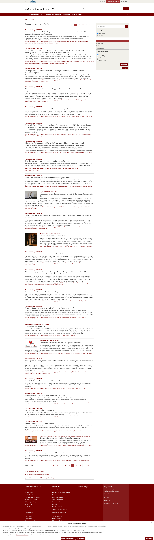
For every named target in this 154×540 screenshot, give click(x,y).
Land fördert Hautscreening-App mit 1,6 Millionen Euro (46, 453)
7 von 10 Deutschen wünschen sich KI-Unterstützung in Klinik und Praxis (52, 109)
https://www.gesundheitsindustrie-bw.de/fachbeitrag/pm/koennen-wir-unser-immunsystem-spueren (53, 431)
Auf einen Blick (29, 490)
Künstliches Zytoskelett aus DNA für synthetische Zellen (61, 343)
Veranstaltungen (56, 14)
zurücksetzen (124, 64)
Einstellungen (149, 538)
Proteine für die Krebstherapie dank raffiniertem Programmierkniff (49, 308)
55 (65, 465)
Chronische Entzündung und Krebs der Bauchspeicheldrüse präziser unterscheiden (55, 143)
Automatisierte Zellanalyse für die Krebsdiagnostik (43, 292)
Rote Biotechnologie (57, 497)
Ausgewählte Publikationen (59, 509)
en (127, 14)
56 (69, 465)
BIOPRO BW (102, 1)
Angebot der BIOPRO (58, 516)
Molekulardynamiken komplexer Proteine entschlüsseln (45, 396)
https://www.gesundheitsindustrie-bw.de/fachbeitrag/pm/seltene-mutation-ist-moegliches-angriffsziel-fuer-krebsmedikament (55, 263)
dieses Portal (101, 33)
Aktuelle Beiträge (57, 490)
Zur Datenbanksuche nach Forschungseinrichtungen (41, 478)
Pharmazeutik (56, 502)
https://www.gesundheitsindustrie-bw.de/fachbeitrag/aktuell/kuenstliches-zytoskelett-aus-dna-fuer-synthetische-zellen (58, 353)
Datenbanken (66, 14)
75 (83, 25)
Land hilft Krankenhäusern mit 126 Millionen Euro (44, 381)
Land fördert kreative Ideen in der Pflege (39, 410)
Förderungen (99, 46)
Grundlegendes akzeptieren (68, 538)
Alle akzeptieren (81, 538)
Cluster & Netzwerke (30, 507)
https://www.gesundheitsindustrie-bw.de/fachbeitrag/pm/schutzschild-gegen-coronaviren (50, 335)
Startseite (27, 19)
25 (76, 25)
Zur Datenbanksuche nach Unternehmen (38, 474)
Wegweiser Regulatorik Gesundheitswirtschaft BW (111, 490)
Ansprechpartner (57, 518)
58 (76, 465)
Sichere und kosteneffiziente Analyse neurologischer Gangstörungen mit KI (66, 195)
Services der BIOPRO (76, 14)
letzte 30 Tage (101, 56)
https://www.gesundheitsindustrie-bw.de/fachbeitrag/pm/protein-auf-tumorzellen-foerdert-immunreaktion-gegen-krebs (58, 186)
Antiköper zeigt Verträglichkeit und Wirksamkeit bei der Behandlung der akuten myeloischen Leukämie (59, 362)
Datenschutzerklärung (22, 535)
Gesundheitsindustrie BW (113, 1)
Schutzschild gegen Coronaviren (37, 326)
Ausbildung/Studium (31, 499)
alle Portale (101, 35)
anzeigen (125, 68)
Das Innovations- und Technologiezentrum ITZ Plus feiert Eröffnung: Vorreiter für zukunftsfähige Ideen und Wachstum (56, 33)
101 (88, 465)
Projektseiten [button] (124, 1)
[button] (127, 52)
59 (80, 465)
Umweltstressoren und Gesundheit (52, 236)
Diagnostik (55, 504)
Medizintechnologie (57, 499)
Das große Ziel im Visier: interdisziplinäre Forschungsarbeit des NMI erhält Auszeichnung (58, 125)
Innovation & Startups (110, 494)
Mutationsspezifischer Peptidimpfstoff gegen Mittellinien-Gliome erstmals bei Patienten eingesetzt (57, 90)
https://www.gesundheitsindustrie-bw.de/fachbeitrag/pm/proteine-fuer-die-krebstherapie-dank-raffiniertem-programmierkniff (55, 318)
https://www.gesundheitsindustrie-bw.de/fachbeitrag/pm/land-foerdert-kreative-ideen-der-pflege (52, 416)
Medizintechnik (29, 495)
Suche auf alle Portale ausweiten (36, 471)
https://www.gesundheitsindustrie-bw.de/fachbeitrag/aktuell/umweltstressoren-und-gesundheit (67, 246)
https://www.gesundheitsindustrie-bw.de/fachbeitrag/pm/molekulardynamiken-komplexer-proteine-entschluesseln (57, 403)
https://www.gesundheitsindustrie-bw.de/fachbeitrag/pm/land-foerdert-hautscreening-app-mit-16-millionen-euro (57, 460)
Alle (99, 54)
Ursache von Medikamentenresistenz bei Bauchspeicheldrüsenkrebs (49, 161)
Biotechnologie (29, 492)
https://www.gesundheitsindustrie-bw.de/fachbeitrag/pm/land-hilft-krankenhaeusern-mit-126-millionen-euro (55, 388)
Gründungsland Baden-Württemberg (35, 502)
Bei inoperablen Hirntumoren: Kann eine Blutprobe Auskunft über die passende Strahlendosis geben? (54, 72)
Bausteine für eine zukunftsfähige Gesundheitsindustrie (60, 438)
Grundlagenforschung (58, 507)
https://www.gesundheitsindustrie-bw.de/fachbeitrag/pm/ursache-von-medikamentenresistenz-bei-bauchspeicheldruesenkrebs (53, 169)
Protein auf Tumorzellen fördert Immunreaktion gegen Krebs (47, 178)
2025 (99, 59)
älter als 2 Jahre (102, 60)
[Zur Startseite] (40, 8)
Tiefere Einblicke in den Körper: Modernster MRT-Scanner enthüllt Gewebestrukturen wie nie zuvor (58, 217)
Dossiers (54, 495)
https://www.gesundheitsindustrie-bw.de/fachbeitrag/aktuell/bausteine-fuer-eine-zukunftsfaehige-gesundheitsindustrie (58, 445)
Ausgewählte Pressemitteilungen (61, 492)
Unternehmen (29, 518)
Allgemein (98, 41)
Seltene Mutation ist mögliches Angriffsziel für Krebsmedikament (49, 254)
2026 (99, 57)
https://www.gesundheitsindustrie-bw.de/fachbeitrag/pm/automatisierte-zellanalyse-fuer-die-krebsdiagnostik (55, 301)
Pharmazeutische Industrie (32, 497)
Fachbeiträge (47, 14)
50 (80, 25)
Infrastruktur (28, 504)
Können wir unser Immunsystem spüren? (40, 423)
